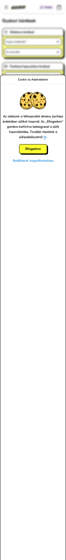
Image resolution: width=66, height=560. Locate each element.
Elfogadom (33, 149)
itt (44, 137)
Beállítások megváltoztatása (33, 161)
